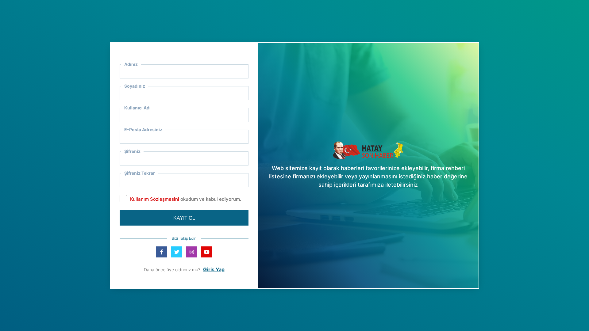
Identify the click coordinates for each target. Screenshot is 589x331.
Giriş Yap (214, 269)
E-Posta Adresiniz (143, 129)
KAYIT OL (184, 218)
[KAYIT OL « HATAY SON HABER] (368, 149)
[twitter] (176, 251)
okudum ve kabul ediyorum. (185, 199)
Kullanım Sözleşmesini (154, 199)
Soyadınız (134, 86)
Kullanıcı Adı (137, 107)
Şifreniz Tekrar (139, 173)
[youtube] (206, 251)
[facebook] (161, 251)
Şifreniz (132, 151)
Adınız (131, 64)
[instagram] (191, 251)
